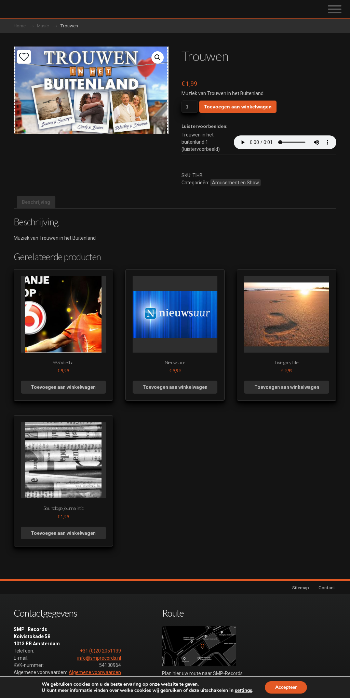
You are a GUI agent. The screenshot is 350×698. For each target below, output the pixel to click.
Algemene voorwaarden (95, 672)
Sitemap (300, 587)
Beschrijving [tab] (36, 202)
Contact (327, 587)
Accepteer (286, 687)
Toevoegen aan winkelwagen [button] (63, 387)
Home (20, 25)
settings (243, 690)
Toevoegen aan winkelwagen (238, 106)
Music (43, 25)
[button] (157, 57)
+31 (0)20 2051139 (100, 651)
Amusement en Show (235, 182)
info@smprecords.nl (99, 658)
